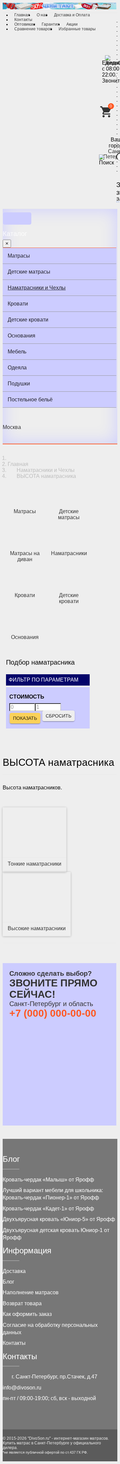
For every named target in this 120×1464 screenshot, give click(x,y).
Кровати (18, 304)
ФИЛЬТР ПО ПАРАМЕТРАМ (44, 680)
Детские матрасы (29, 272)
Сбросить (58, 716)
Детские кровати (28, 319)
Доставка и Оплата (72, 15)
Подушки (19, 383)
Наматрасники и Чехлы (37, 288)
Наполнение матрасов (31, 1292)
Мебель (17, 351)
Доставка (14, 1271)
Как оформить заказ (27, 1314)
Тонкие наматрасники (34, 864)
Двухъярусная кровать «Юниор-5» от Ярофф (59, 1219)
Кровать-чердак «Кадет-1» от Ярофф (48, 1208)
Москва (12, 427)
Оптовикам (24, 24)
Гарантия (51, 24)
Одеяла (17, 367)
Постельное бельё (30, 399)
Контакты (23, 19)
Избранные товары (77, 29)
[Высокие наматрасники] (37, 897)
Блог (8, 1282)
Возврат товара (22, 1303)
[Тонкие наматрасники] (34, 832)
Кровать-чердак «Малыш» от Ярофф (48, 1179)
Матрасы (19, 256)
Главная (22, 15)
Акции (72, 24)
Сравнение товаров (33, 29)
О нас (42, 15)
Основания (21, 335)
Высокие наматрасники (37, 928)
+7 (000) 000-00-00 (52, 1013)
